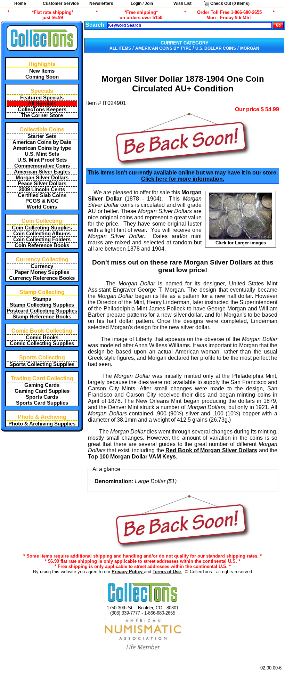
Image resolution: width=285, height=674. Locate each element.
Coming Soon (42, 77)
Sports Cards (42, 397)
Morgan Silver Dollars (42, 177)
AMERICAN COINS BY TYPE (163, 48)
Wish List (182, 3)
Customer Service (61, 3)
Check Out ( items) (229, 3)
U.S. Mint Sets (42, 154)
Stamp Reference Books (42, 316)
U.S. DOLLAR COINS (215, 48)
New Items (42, 71)
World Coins (42, 207)
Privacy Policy (128, 571)
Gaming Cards (41, 385)
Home (20, 3)
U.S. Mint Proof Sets (42, 160)
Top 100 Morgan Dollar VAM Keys (132, 457)
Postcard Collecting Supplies (42, 311)
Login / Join (142, 3)
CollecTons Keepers (42, 109)
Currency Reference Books (42, 278)
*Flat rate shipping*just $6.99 (52, 15)
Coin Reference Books (42, 245)
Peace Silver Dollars (42, 183)
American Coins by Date (42, 142)
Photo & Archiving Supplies (41, 424)
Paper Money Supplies (42, 272)
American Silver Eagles (42, 171)
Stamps (42, 299)
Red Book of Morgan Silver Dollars (211, 450)
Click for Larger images (240, 242)
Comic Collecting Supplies (42, 343)
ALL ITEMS (120, 48)
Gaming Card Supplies (42, 391)
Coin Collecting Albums (42, 233)
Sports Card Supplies (42, 403)
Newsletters (101, 3)
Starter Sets (41, 136)
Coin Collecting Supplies (42, 227)
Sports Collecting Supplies (41, 364)
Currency (42, 266)
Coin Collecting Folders (42, 239)
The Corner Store (42, 115)
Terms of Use (167, 571)
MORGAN (249, 48)
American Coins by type (42, 148)
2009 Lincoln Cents (42, 189)
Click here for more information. (182, 179)
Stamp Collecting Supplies (42, 305)
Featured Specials (42, 97)
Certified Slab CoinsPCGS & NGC (42, 198)
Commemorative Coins (42, 166)
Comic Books (42, 337)
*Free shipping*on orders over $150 (141, 15)
